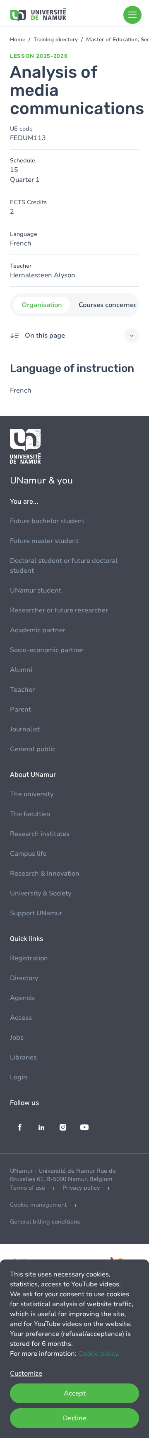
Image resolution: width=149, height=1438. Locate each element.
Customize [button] (26, 1373)
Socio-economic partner (47, 650)
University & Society (40, 893)
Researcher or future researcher (59, 610)
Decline (75, 1418)
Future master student (44, 540)
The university (31, 794)
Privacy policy (81, 1188)
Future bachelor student (47, 521)
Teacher (22, 689)
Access (21, 1017)
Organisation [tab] (42, 305)
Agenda (22, 997)
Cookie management (38, 1205)
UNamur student (35, 590)
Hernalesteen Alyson (42, 275)
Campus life (28, 853)
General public (32, 749)
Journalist (25, 729)
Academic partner (37, 630)
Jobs (17, 1037)
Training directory (56, 39)
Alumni (21, 669)
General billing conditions (45, 1222)
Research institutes (40, 833)
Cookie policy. (99, 1353)
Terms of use (27, 1188)
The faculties (30, 814)
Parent (20, 709)
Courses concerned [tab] (108, 305)
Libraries (23, 1057)
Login (18, 1077)
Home (17, 39)
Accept (75, 1393)
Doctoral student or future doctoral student (64, 565)
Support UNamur (36, 913)
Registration (29, 958)
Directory (24, 978)
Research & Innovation (44, 873)
